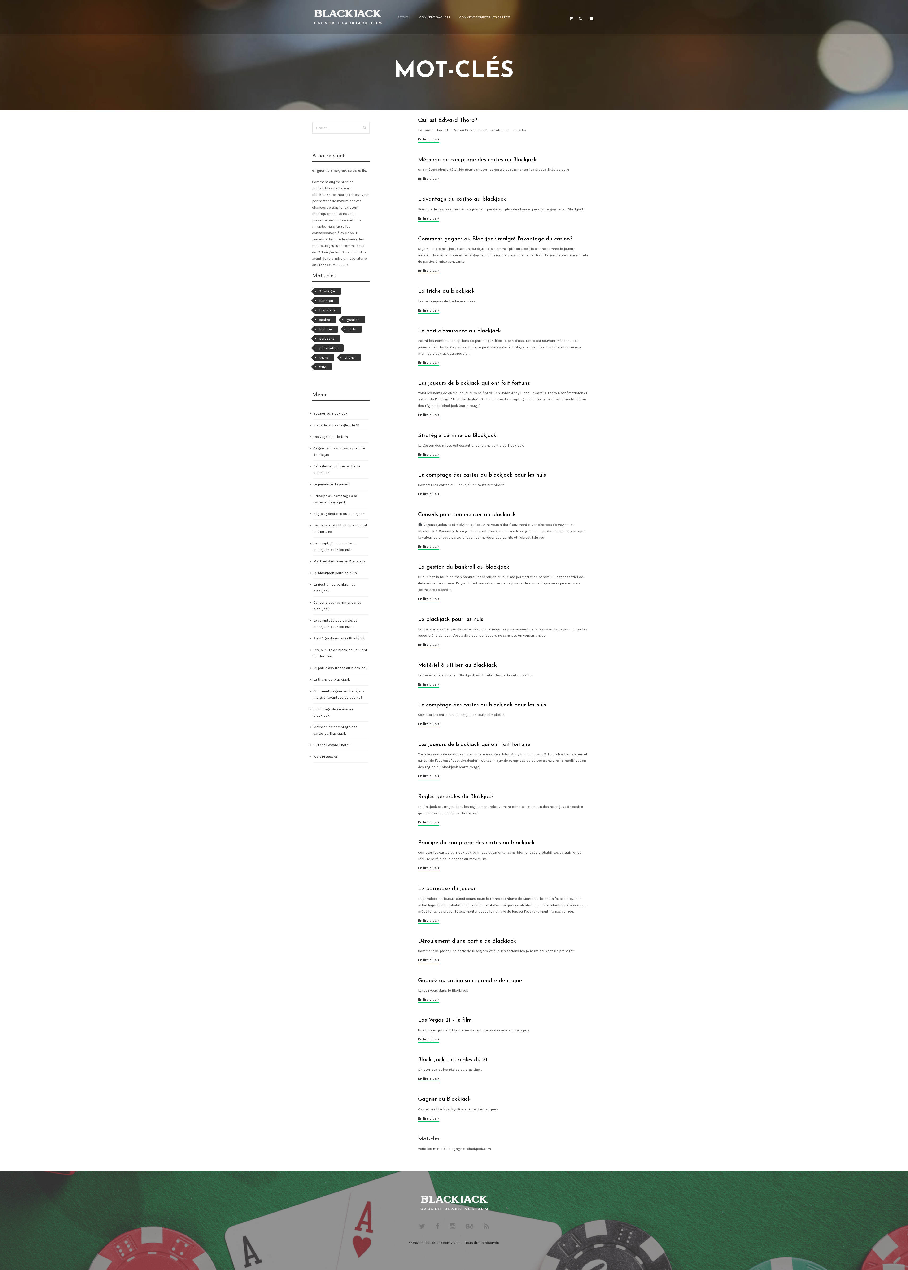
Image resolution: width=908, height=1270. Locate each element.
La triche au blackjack (446, 291)
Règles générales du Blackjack (456, 797)
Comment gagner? (434, 17)
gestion (353, 320)
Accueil (403, 17)
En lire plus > (428, 139)
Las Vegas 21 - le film (445, 1020)
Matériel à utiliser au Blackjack (457, 665)
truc (322, 367)
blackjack (327, 310)
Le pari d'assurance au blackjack (459, 331)
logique (325, 329)
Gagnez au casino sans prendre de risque (470, 980)
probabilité (328, 348)
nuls (352, 329)
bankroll (326, 301)
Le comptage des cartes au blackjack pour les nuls (482, 475)
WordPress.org (325, 756)
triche (350, 357)
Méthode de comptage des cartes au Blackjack (477, 160)
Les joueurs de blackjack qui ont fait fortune (474, 383)
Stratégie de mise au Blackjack (457, 435)
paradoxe (326, 338)
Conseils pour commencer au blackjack (467, 515)
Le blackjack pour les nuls (450, 619)
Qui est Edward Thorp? (447, 120)
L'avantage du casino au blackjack (462, 199)
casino (324, 320)
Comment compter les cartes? (485, 17)
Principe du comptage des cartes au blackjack (476, 843)
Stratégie (327, 291)
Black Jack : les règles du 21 (452, 1060)
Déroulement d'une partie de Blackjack (467, 941)
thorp (323, 357)
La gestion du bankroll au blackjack (463, 567)
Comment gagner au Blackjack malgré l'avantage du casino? (495, 239)
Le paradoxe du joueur (447, 889)
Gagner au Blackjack (444, 1099)
